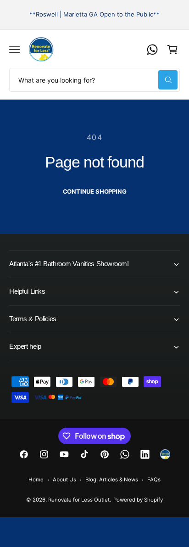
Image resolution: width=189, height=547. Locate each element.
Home (36, 479)
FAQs (154, 479)
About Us (64, 479)
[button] (15, 49)
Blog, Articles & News (111, 479)
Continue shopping (95, 191)
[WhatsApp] (152, 49)
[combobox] (94, 80)
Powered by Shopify (138, 500)
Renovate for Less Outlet (79, 500)
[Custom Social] (165, 454)
